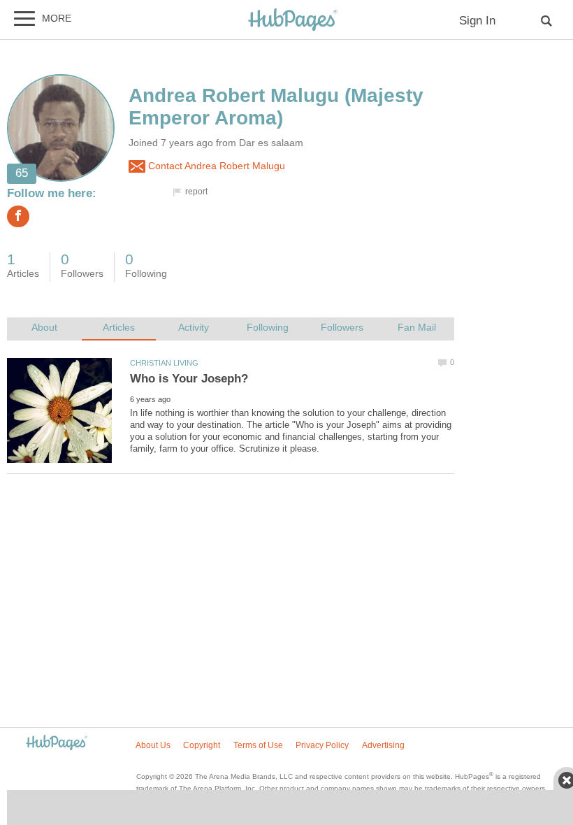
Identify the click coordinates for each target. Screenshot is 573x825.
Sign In (477, 20)
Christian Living (164, 363)
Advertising (383, 745)
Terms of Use (258, 745)
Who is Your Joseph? (189, 378)
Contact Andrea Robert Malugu (215, 166)
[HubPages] (292, 20)
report (196, 191)
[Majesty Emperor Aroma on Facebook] (18, 216)
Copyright (201, 745)
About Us (153, 745)
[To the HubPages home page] (56, 743)
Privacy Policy (322, 745)
